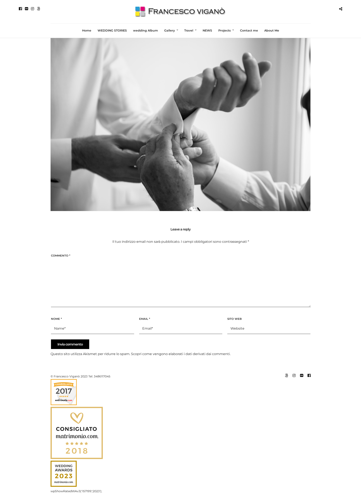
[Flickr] (26, 9)
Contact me (249, 30)
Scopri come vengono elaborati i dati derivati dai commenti (180, 354)
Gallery (169, 30)
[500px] (38, 9)
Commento (60, 255)
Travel (188, 30)
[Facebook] (20, 9)
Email (144, 318)
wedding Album (145, 30)
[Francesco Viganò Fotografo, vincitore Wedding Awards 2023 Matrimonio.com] (64, 486)
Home (86, 30)
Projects (224, 30)
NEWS (207, 30)
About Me (271, 30)
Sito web (234, 318)
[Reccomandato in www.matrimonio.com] (64, 404)
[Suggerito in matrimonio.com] (77, 458)
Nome (56, 318)
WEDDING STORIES (112, 30)
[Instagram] (32, 9)
